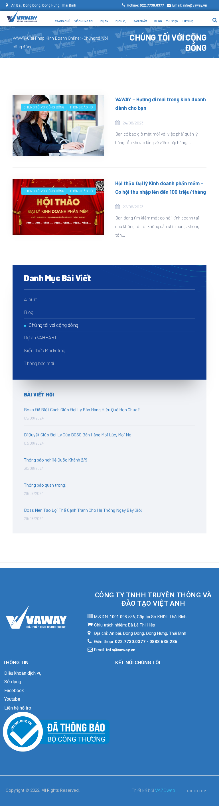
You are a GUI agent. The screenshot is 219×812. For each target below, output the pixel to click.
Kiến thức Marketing (44, 350)
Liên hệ (187, 21)
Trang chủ (62, 21)
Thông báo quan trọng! (45, 484)
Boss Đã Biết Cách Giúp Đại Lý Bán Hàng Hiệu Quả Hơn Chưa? (82, 409)
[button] (195, 791)
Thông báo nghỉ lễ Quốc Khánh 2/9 (55, 459)
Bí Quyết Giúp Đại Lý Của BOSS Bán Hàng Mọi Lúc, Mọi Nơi (78, 434)
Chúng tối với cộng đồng (43, 107)
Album (31, 299)
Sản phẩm (140, 21)
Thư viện (172, 21)
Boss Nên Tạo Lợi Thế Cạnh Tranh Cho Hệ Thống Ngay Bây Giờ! (83, 510)
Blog (158, 21)
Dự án (104, 21)
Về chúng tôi (83, 21)
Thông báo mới (82, 107)
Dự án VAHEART (40, 337)
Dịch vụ (120, 21)
